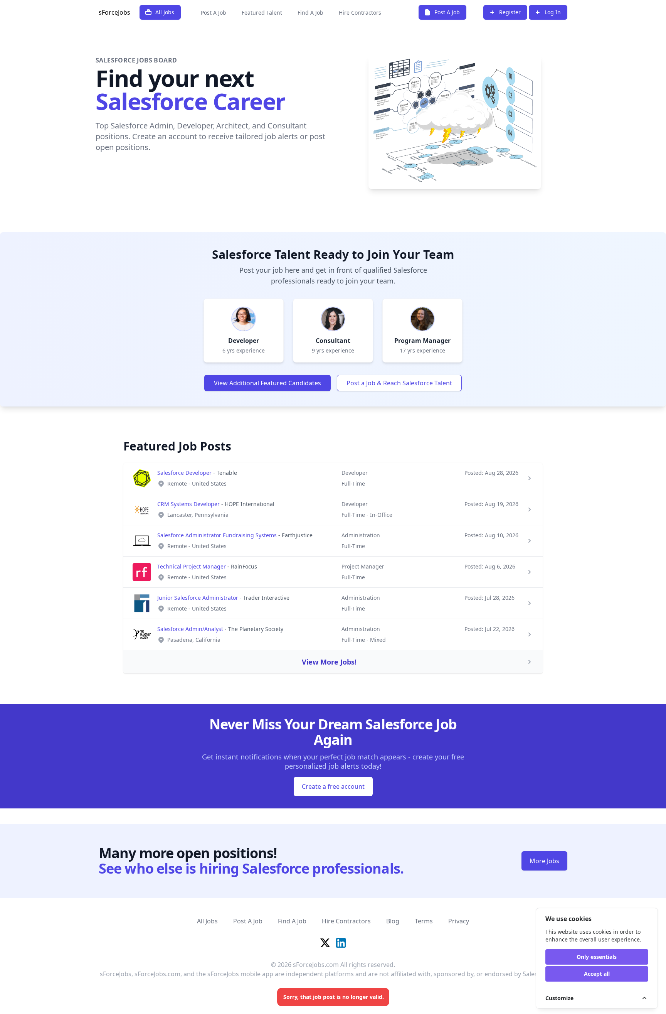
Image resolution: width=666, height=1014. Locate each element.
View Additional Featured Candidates (267, 383)
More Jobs (544, 861)
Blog (392, 921)
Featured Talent (262, 12)
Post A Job (213, 12)
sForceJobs (114, 12)
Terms (424, 921)
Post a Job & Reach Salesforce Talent (399, 383)
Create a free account (333, 786)
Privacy (458, 921)
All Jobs (207, 921)
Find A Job (310, 12)
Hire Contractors (360, 12)
